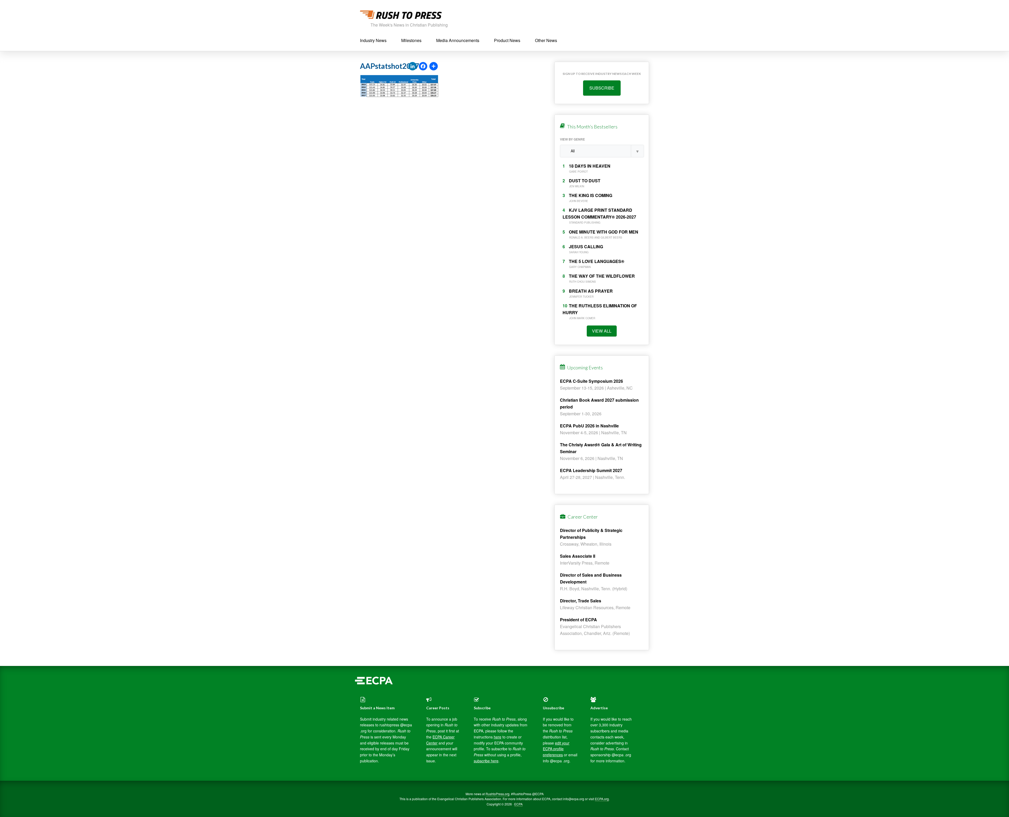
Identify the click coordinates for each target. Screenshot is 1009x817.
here (497, 737)
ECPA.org (602, 799)
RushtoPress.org (497, 794)
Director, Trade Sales (580, 601)
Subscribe (601, 88)
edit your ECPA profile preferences (556, 749)
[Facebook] (423, 66)
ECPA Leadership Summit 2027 (591, 470)
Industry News (373, 40)
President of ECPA (578, 620)
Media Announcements (457, 40)
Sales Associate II (577, 556)
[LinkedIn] (412, 66)
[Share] (433, 66)
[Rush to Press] (401, 16)
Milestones (411, 40)
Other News (546, 40)
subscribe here (486, 760)
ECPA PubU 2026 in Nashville (589, 426)
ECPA (518, 804)
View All (601, 331)
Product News (507, 40)
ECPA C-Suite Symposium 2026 (591, 381)
